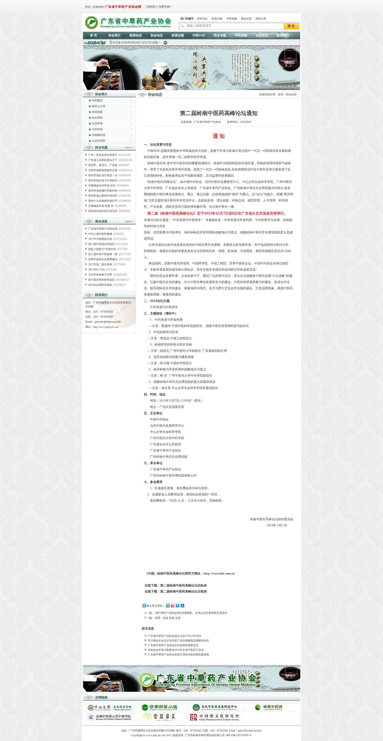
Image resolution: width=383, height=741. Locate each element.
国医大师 (261, 18)
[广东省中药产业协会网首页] (129, 21)
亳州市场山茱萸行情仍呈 (102, 195)
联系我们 (283, 35)
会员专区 (262, 35)
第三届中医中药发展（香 (102, 254)
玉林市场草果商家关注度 (102, 170)
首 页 (93, 35)
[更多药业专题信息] (129, 148)
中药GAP (198, 35)
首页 (280, 94)
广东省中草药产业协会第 (102, 228)
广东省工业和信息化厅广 (102, 160)
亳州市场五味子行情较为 (102, 180)
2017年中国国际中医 (100, 238)
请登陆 (151, 6)
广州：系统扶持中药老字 (102, 154)
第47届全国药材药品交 (101, 279)
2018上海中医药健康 (100, 233)
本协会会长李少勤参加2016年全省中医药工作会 (176, 649)
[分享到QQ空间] (167, 605)
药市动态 (202, 18)
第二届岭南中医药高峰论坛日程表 (183, 591)
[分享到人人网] (182, 605)
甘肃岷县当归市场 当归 (101, 185)
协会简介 (114, 35)
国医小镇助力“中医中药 (102, 249)
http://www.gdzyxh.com (106, 326)
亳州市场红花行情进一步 (102, 175)
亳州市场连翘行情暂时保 (102, 190)
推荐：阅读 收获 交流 (167, 618)
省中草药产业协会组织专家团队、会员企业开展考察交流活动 (191, 612)
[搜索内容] (291, 26)
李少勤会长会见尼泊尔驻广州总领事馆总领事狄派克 (178, 640)
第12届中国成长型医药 (101, 244)
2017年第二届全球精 (100, 264)
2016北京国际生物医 (100, 284)
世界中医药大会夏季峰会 (102, 259)
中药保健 (231, 18)
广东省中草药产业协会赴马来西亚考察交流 (173, 645)
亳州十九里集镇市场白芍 (102, 200)
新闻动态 (135, 35)
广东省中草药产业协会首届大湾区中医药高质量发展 (178, 654)
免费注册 (164, 6)
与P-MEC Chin (96, 269)
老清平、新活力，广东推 (102, 165)
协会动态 (156, 35)
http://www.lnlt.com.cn (219, 573)
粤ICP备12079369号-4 (238, 735)
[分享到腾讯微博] (177, 605)
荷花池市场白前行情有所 (102, 211)
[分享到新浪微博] (172, 605)
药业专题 (220, 35)
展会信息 (246, 18)
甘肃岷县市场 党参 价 (100, 205)
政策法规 (217, 18)
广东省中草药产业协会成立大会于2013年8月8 (174, 635)
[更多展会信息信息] (129, 222)
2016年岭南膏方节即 (100, 274)
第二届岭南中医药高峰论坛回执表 (183, 585)
